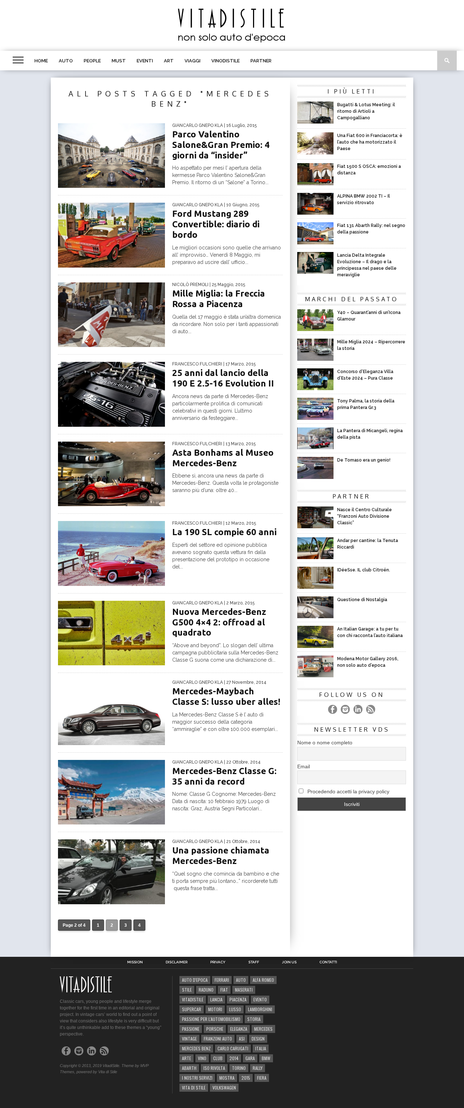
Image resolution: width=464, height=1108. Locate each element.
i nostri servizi (197, 1078)
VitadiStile (192, 999)
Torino (239, 1068)
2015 (245, 1078)
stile (187, 990)
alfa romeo (263, 980)
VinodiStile (225, 60)
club (218, 1058)
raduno (206, 990)
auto (241, 980)
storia (254, 1019)
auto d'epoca (195, 980)
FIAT (224, 990)
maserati (244, 990)
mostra (227, 1078)
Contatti (328, 962)
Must (119, 60)
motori (215, 1009)
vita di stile (194, 1087)
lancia (216, 999)
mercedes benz (196, 1048)
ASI (242, 1038)
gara (250, 1058)
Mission (135, 962)
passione (190, 1029)
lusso (235, 1009)
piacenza (237, 999)
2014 (234, 1058)
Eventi (145, 60)
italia (260, 1048)
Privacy (217, 962)
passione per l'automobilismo (211, 1019)
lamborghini (260, 1009)
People (92, 60)
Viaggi (192, 60)
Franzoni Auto (218, 1038)
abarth (189, 1068)
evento (260, 999)
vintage (189, 1038)
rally (257, 1068)
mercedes (263, 1029)
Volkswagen (224, 1087)
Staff (253, 962)
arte (186, 1058)
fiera (261, 1078)
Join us (289, 962)
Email (303, 766)
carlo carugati (233, 1048)
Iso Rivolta (214, 1068)
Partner (261, 60)
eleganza (238, 1029)
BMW (266, 1058)
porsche (214, 1029)
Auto (66, 60)
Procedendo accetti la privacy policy (347, 791)
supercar (191, 1009)
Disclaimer (176, 962)
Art (169, 60)
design (258, 1038)
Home (41, 60)
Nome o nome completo (324, 742)
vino (202, 1058)
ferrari (222, 980)
